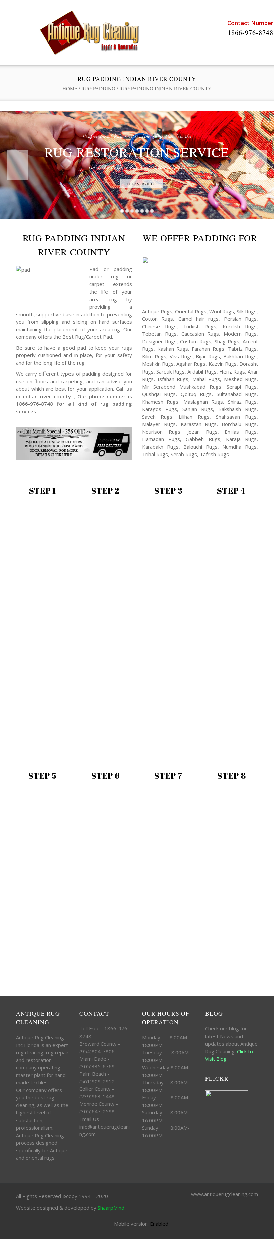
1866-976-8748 (250, 32)
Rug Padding (98, 88)
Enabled (159, 1223)
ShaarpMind (111, 1207)
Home (69, 88)
